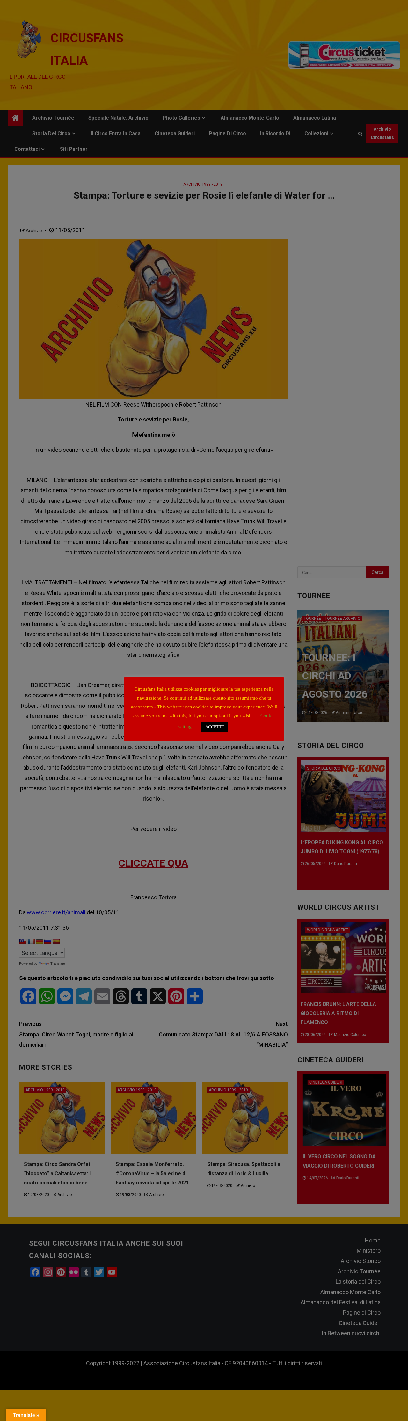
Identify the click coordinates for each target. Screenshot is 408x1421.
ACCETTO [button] (214, 726)
